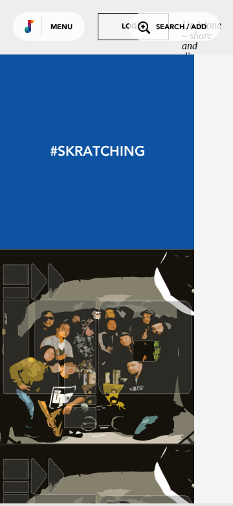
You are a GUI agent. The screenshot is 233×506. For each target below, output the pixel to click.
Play (97, 346)
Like (56, 346)
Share (137, 346)
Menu (61, 27)
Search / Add (181, 27)
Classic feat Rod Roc (97, 408)
